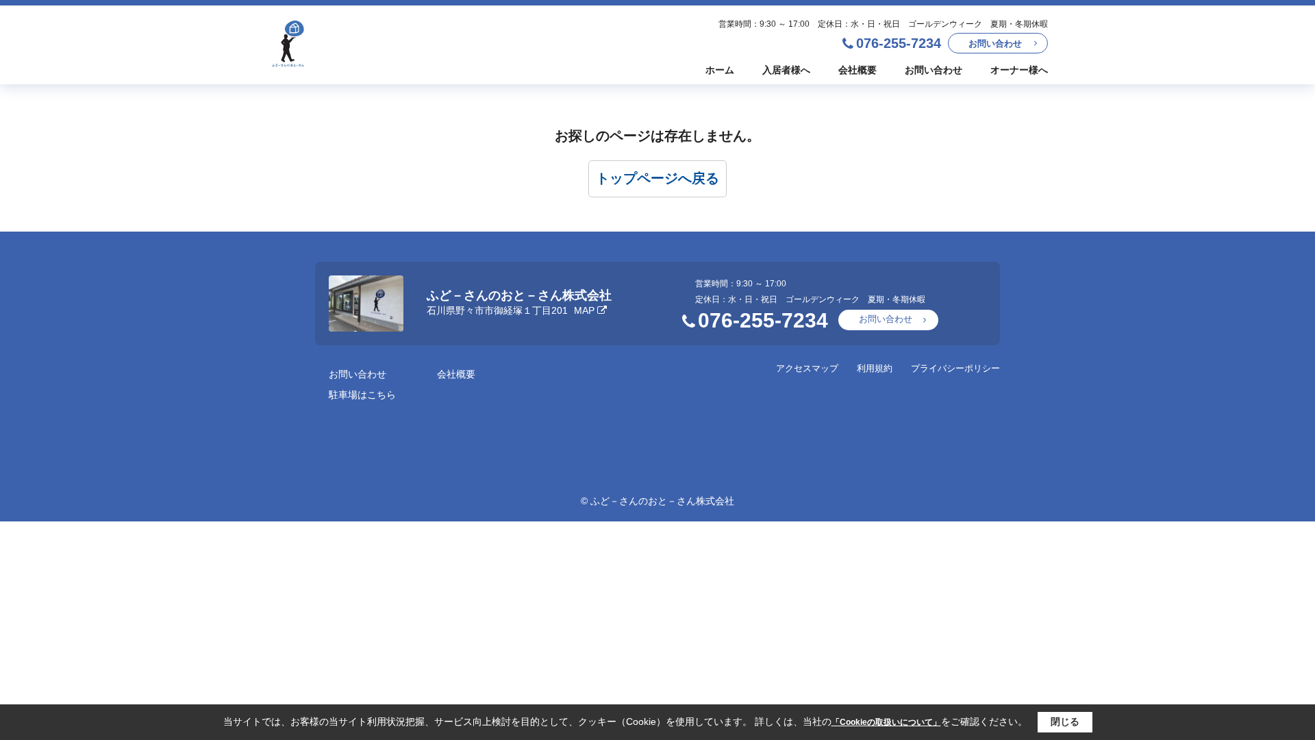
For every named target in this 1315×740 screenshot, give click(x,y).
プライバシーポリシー (955, 368)
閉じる (1065, 721)
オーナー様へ (1019, 69)
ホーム (719, 69)
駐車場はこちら (362, 394)
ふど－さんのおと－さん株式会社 (519, 295)
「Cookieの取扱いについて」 (886, 722)
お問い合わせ (995, 43)
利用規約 (874, 368)
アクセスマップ (807, 368)
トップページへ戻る (657, 178)
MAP (584, 310)
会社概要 (857, 69)
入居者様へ (786, 69)
